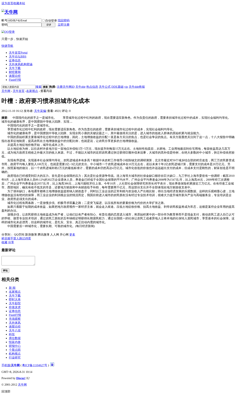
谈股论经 (15, 75)
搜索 (38, 86)
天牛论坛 (17, 56)
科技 (12, 334)
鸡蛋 (28, 238)
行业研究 (15, 357)
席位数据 (15, 338)
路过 (22, 238)
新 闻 (12, 287)
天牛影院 (15, 303)
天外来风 (20, 64)
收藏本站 (19, 3)
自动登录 (51, 20)
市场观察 (15, 318)
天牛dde (80, 86)
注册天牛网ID (66, 86)
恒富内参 (15, 342)
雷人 (16, 238)
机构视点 (15, 353)
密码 (4, 24)
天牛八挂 (15, 330)
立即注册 (64, 24)
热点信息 (92, 86)
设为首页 (7, 3)
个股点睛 (15, 349)
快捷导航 (7, 45)
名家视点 (32, 91)
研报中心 (15, 345)
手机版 (5, 365)
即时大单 (15, 299)
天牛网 (5, 91)
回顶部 (5, 391)
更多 (72, 234)
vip (126, 86)
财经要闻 (15, 72)
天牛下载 (15, 68)
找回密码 (64, 20)
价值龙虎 (15, 307)
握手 (10, 238)
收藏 (4, 242)
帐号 (4, 20)
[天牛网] (9, 12)
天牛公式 (105, 86)
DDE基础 (117, 86)
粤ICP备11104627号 (34, 365)
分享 (11, 242)
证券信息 (15, 60)
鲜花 (4, 238)
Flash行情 (15, 79)
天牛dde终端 (137, 86)
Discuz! (20, 378)
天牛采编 (40, 110)
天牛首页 (18, 52)
